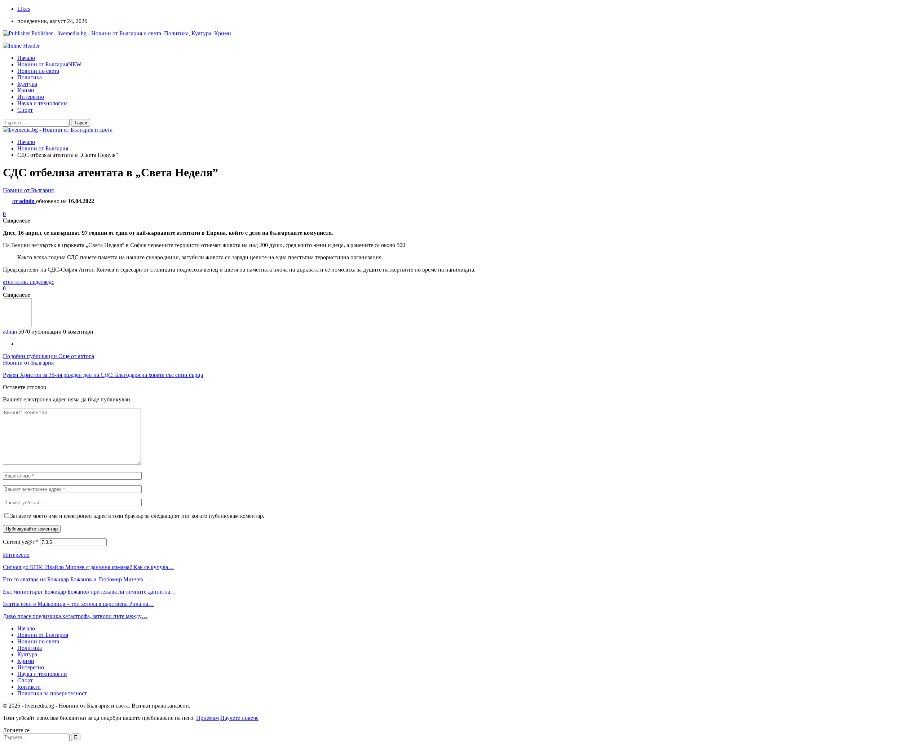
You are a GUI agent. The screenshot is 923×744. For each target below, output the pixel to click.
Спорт (25, 110)
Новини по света (38, 71)
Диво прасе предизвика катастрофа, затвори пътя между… (75, 616)
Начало (26, 58)
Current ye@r (21, 542)
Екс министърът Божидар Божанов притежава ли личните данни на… (89, 592)
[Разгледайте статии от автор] (17, 325)
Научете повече (239, 718)
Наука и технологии (42, 103)
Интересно (30, 97)
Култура (27, 84)
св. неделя (33, 282)
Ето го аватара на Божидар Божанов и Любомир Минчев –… (78, 579)
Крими (25, 90)
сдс (50, 282)
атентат (12, 282)
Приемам (207, 718)
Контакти (29, 687)
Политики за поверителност (52, 693)
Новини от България (49, 64)
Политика (29, 77)
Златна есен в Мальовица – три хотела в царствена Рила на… (78, 604)
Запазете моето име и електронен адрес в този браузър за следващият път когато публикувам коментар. (137, 516)
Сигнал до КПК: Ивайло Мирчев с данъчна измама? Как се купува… (88, 567)
